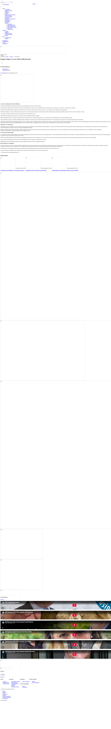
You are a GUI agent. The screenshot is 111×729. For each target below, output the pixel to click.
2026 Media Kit (14, 682)
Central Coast (9, 24)
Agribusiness (7, 9)
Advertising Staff (6, 683)
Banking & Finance (8, 10)
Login (4, 4)
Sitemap (4, 695)
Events (4, 42)
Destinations (7, 12)
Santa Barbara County (11, 26)
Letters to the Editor (8, 34)
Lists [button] (4, 36)
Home (7, 56)
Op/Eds (6, 35)
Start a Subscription (25, 681)
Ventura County (10, 29)
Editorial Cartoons (8, 33)
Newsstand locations (15, 686)
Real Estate (7, 19)
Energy (6, 13)
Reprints (6, 38)
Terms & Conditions (6, 696)
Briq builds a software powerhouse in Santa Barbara (36, 170)
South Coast (9, 28)
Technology (7, 21)
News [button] (4, 8)
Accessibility (5, 694)
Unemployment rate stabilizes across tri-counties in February (12, 170)
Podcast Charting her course (10, 18)
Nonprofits (7, 17)
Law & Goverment (8, 16)
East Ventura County (11, 25)
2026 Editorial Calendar (15, 681)
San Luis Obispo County (11, 27)
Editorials (7, 32)
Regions (6, 22)
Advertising (13, 684)
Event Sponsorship (14, 683)
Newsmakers (5, 43)
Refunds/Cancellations (7, 697)
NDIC (6, 700)
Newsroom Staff (6, 682)
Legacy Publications (35, 682)
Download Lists (8, 37)
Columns (6, 11)
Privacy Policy (5, 698)
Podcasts (33, 681)
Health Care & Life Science (10, 14)
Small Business (8, 20)
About (4, 693)
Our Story (4, 681)
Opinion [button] (4, 30)
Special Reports (5, 41)
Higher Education (8, 15)
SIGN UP (2, 599)
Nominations (5, 40)
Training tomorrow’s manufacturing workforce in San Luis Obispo (65, 170)
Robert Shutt (5, 70)
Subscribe (7, 4)
